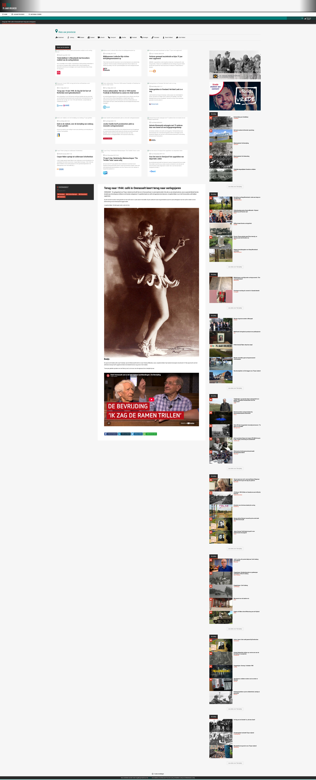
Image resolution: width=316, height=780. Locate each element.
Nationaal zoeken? (309, 18)
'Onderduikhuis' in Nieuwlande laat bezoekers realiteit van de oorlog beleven (73, 59)
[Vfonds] (235, 96)
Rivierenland (84, 194)
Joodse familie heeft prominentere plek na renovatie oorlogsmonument (118, 125)
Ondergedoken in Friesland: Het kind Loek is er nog (166, 90)
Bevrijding (62, 194)
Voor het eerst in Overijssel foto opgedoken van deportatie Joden (166, 158)
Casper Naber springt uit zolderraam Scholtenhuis (75, 157)
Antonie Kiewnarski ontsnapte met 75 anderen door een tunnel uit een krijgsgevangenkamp (166, 126)
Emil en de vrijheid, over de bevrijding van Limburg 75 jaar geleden (75, 125)
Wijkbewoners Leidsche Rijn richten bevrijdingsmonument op (116, 57)
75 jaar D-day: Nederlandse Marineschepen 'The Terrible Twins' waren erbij (120, 159)
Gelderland (62, 197)
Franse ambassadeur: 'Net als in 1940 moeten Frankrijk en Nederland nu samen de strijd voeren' (121, 92)
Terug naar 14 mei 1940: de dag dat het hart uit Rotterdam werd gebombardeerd (74, 92)
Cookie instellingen (159, 774)
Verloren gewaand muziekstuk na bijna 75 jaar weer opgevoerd (165, 57)
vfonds (150, 777)
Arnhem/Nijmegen (72, 194)
